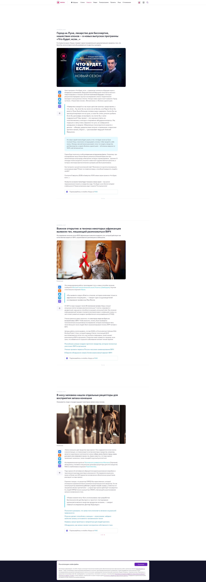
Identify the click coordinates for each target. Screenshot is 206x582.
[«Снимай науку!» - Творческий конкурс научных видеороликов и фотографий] (139, 2)
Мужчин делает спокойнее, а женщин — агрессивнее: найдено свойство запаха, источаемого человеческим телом (88, 517)
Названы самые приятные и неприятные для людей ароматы (87, 522)
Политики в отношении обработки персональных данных (129, 574)
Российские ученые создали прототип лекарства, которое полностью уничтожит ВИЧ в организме (91, 345)
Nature (83, 290)
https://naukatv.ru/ (140, 569)
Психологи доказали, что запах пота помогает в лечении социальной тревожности (90, 512)
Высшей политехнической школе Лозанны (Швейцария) (91, 287)
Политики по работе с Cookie (66, 575)
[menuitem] (83, 2)
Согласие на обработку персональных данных (116, 575)
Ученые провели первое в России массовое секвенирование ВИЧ (89, 349)
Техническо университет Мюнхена (97, 462)
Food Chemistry (91, 467)
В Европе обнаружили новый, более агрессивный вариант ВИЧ (88, 353)
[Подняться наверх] (60, 113)
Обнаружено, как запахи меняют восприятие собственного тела (88, 525)
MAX (96, 192)
